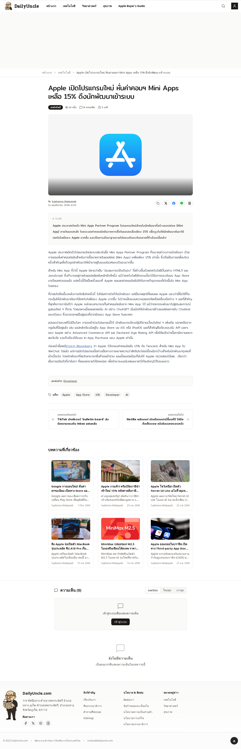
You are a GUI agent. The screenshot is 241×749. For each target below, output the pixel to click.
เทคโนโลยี (69, 6)
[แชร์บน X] (166, 203)
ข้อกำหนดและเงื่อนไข (136, 706)
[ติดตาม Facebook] (26, 723)
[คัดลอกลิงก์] (158, 203)
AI (127, 395)
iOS (98, 395)
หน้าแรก (51, 6)
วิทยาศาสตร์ (89, 6)
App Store (83, 395)
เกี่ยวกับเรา (89, 699)
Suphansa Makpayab (64, 201)
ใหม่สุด (167, 590)
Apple (66, 395)
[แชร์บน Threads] (189, 203)
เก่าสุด (180, 590)
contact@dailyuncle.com (100, 740)
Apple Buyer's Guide (131, 6)
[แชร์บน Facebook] (174, 203)
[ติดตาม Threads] (48, 723)
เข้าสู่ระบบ (120, 622)
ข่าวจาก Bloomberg (79, 346)
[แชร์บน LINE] (181, 203)
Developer (70, 381)
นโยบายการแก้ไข (134, 718)
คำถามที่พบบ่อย (92, 712)
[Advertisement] (120, 40)
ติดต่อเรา (129, 699)
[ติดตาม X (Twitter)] (33, 723)
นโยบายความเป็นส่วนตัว (138, 712)
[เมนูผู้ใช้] (234, 6)
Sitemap (88, 718)
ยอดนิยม (153, 590)
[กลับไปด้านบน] (234, 740)
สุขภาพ (107, 6)
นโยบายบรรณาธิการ (136, 724)
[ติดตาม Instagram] (41, 723)
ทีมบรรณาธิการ (92, 706)
